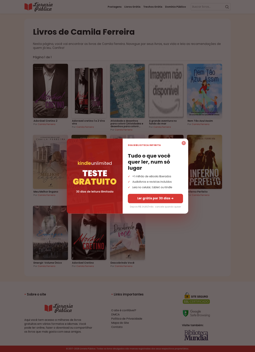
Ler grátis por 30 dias (155, 198)
